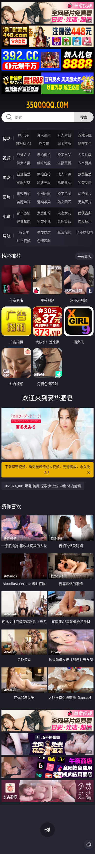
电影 (6, 177)
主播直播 (64, 163)
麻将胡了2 (23, 143)
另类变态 (85, 182)
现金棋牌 (64, 143)
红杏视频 (23, 240)
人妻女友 (64, 213)
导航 (6, 236)
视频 (6, 158)
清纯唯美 (44, 201)
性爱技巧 (85, 221)
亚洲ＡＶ (23, 154)
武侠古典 (85, 213)
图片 (6, 197)
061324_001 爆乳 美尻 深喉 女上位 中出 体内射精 (43, 486)
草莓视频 (64, 232)
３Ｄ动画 (85, 154)
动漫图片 (85, 193)
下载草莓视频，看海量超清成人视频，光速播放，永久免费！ (47, 469)
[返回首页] (89, 844)
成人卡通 (64, 174)
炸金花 (44, 143)
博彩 (6, 138)
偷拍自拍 (44, 174)
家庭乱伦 (44, 213)
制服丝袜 (23, 182)
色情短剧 (44, 240)
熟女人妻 (23, 163)
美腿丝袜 (23, 201)
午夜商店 (44, 232)
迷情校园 (23, 221)
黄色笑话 (64, 221)
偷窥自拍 (23, 193)
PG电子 (23, 135)
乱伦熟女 (64, 182)
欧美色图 (64, 193)
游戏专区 (85, 135)
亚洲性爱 (23, 174)
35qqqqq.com (47, 105)
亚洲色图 (44, 193)
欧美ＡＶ (64, 154)
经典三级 (44, 182)
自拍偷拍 (44, 154)
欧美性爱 (85, 174)
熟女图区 (64, 201)
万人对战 (64, 135)
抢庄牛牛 (85, 143)
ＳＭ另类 (85, 163)
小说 (6, 216)
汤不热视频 (84, 232)
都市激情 (23, 213)
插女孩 (24, 232)
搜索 (83, 117)
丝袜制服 (44, 163)
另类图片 (85, 201)
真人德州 (44, 135)
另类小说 (44, 221)
